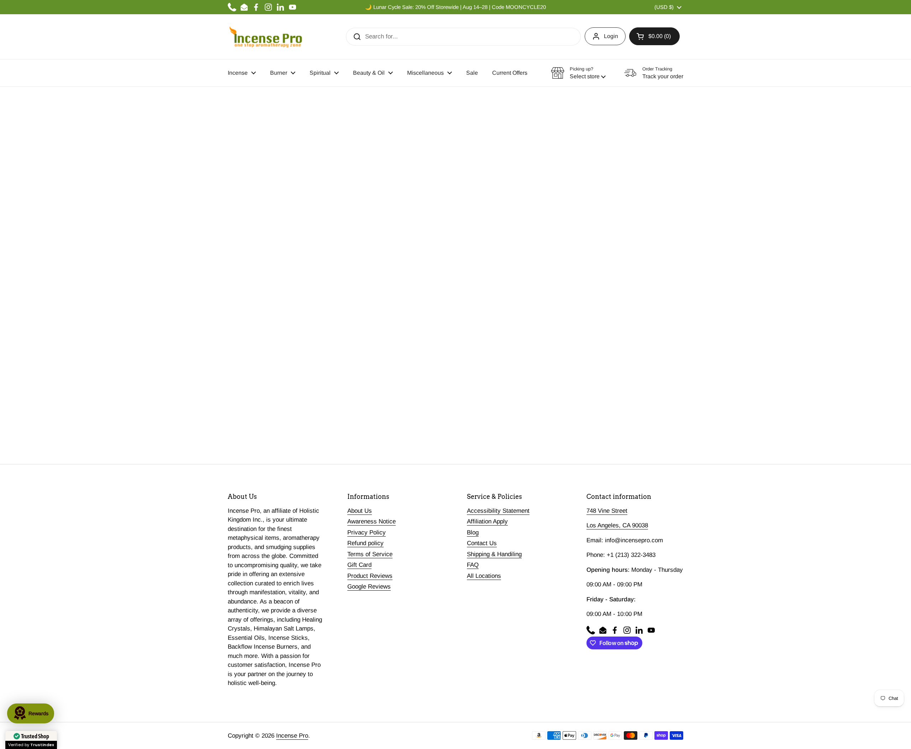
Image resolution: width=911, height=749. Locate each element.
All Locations (484, 576)
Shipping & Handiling (494, 554)
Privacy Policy (366, 532)
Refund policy (365, 543)
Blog (473, 532)
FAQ (473, 564)
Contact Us (482, 543)
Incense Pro (292, 735)
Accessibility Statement (498, 510)
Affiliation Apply (487, 521)
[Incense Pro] (265, 36)
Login (611, 36)
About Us (359, 510)
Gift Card (359, 564)
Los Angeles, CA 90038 (617, 525)
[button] (654, 36)
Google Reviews (369, 586)
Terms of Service (370, 554)
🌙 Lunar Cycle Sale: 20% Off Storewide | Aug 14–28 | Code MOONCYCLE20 (455, 7)
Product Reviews (370, 576)
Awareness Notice (371, 521)
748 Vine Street (606, 510)
